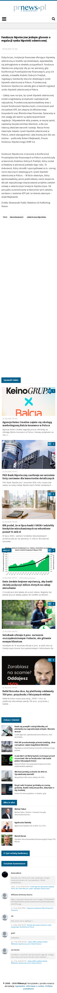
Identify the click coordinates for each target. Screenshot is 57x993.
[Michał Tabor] (6, 813)
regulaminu (20, 986)
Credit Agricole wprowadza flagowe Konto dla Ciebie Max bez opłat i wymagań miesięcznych (32, 888)
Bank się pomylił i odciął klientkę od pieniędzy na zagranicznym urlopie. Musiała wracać (35, 729)
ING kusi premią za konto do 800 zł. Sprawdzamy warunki (31, 773)
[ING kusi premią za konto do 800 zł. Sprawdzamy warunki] (6, 775)
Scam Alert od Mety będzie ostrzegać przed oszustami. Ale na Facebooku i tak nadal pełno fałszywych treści (35, 758)
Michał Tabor (20, 809)
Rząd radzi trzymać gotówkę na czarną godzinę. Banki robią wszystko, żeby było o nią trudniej (34, 787)
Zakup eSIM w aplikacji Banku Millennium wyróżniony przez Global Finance (29, 943)
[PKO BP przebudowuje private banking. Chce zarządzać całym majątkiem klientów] (6, 746)
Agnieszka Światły (23, 822)
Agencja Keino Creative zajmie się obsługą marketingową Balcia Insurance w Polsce (27, 424)
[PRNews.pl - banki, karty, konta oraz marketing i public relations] (28, 7)
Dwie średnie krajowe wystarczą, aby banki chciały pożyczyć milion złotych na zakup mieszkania (27, 585)
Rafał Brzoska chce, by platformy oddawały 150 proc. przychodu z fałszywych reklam (28, 693)
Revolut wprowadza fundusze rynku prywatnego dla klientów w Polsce (31, 926)
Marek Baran (20, 836)
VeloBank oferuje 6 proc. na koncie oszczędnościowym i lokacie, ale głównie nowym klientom (26, 638)
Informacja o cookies (35, 986)
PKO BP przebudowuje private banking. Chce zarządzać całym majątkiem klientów (35, 743)
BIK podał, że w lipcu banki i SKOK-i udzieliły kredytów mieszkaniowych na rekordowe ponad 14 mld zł (28, 528)
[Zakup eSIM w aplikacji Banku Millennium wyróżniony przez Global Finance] (5, 934)
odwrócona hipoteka (36, 217)
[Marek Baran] (6, 840)
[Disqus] (28, 263)
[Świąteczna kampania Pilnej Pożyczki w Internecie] (5, 895)
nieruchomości (16, 217)
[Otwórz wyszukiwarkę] (53, 18)
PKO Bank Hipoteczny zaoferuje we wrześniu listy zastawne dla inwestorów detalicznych (28, 477)
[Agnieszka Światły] (6, 826)
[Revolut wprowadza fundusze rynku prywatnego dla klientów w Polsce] (5, 917)
